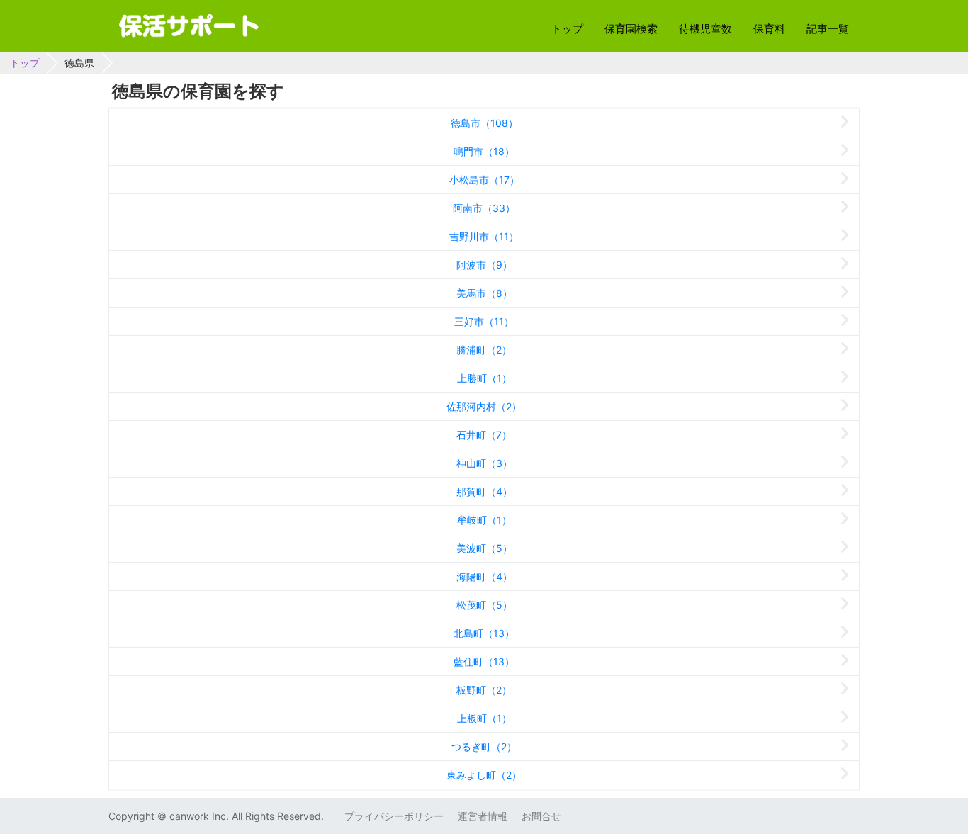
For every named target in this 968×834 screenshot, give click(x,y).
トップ (567, 28)
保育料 (769, 28)
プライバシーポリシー (394, 816)
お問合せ (541, 816)
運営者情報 (482, 816)
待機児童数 (705, 28)
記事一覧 (827, 28)
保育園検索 (631, 28)
